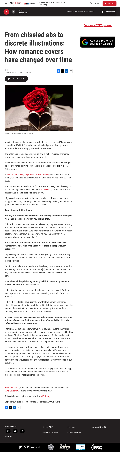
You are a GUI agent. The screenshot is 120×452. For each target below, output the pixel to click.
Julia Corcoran (11, 390)
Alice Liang (46, 189)
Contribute (71, 427)
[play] (6, 11)
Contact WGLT (48, 427)
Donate (110, 3)
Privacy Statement (74, 432)
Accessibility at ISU (99, 427)
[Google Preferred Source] (97, 42)
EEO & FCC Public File (50, 432)
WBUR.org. (46, 396)
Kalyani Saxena (12, 387)
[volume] (13, 11)
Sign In (98, 3)
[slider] (17, 11)
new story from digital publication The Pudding (28, 174)
